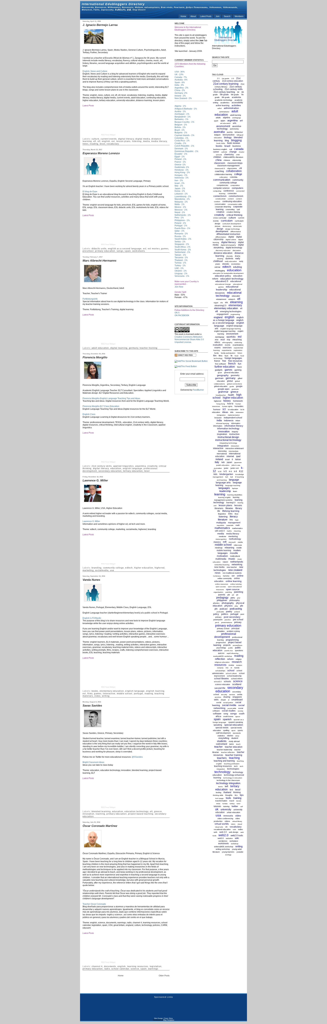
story (237, 736)
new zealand (235, 569)
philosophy (234, 600)
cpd (238, 209)
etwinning (238, 342)
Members (239, 16)
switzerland (221, 744)
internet (230, 456)
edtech (129, 568)
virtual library (237, 821)
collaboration (234, 171)
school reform (237, 679)
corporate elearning (223, 207)
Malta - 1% (179, 204)
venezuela (228, 816)
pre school (238, 619)
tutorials (217, 806)
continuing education (232, 201)
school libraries (221, 678)
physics (228, 605)
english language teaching (224, 331)
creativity (152, 466)
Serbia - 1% (180, 241)
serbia (239, 694)
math (238, 525)
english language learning (230, 329)
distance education (223, 253)
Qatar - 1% (179, 231)
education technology (136, 811)
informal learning (222, 423)
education (115, 468)
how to (230, 404)
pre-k (217, 622)
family (216, 353)
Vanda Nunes (91, 579)
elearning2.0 (220, 305)
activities (236, 105)
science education (222, 684)
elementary (235, 305)
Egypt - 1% (180, 156)
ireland (219, 459)
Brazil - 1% (180, 130)
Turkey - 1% (180, 265)
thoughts (228, 795)
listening (137, 141)
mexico (217, 542)
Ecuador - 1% (181, 154)
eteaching (237, 339)
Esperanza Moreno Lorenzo (101, 153)
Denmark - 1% (181, 148)
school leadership (234, 676)
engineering (235, 314)
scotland (236, 684)
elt (99, 141)
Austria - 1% (180, 111)
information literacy (233, 425)
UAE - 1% (179, 268)
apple (216, 121)
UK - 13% (179, 74)
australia (219, 131)
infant (238, 421)
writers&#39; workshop (223, 847)
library (238, 508)
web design (233, 832)
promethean (237, 645)
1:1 (218, 78)
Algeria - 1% (180, 106)
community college (113, 568)
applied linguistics (123, 466)
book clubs (220, 143)
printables (221, 631)
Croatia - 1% (180, 143)
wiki (237, 838)
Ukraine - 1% (181, 271)
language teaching (232, 485)
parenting (238, 592)
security (224, 694)
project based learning (140, 814)
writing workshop (223, 849)
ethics (217, 342)
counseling (230, 209)
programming (232, 640)
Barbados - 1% (181, 119)
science (135, 969)
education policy (223, 276)
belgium (217, 135)
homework (238, 401)
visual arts (219, 827)
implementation (234, 415)
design (220, 228)
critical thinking (234, 215)
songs (120, 251)
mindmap (218, 548)
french (232, 363)
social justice (228, 702)
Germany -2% (181, 93)
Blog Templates (168, 1020)
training (237, 798)
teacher (218, 746)
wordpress (223, 841)
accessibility (237, 102)
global (230, 381)
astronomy (234, 129)
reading (94, 144)
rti (231, 668)
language (234, 479)
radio (107, 969)
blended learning (101, 811)
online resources (221, 584)
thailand (227, 792)
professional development (225, 635)
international (222, 454)
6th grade (235, 95)
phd (238, 598)
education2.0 (221, 281)
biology (228, 137)
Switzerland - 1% (182, 252)
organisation (218, 592)
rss (227, 668)
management (234, 522)
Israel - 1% (179, 183)
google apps (223, 389)
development (222, 231)
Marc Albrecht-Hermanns (99, 260)
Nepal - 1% (180, 212)
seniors (232, 694)
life (218, 511)
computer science (221, 188)
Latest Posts (205, 16)
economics (235, 264)
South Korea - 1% (183, 249)
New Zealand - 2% (183, 98)
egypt (216, 303)
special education (233, 724)
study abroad (234, 741)
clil (240, 168)
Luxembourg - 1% (183, 196)
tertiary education (133, 471)
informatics (235, 423)
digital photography (228, 245)
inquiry (235, 431)
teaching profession (231, 764)
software (217, 713)
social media (229, 705)
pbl (228, 595)
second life (219, 688)
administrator (224, 112)
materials (229, 525)
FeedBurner (198, 390)
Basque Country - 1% (184, 122)
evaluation (218, 345)
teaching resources (223, 766)
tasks (231, 744)
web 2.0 (223, 832)
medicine (222, 536)
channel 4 (97, 966)
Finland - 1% (180, 159)
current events (109, 139)
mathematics (222, 528)
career (216, 152)
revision (239, 665)
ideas (225, 412)
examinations (238, 345)
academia (236, 97)
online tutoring (236, 584)
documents (110, 966)
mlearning (229, 547)
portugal (138, 693)
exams (217, 347)
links (230, 514)
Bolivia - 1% (180, 127)
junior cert (235, 468)
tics (236, 795)
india (219, 420)
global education (220, 386)
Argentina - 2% (181, 88)
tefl (226, 786)
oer (233, 576)
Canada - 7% (181, 77)
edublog (237, 267)
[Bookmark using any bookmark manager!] (191, 361)
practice (228, 620)
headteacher (221, 395)
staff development (223, 733)
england (218, 317)
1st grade (225, 78)
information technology (228, 428)
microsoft (232, 542)
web (215, 832)
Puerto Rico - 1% (182, 228)
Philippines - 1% (182, 220)
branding (97, 568)
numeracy (217, 576)
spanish (227, 719)
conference (228, 191)
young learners (228, 852)
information (217, 426)
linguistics (222, 514)
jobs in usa (236, 465)
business (236, 146)
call (230, 149)
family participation (228, 353)
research (237, 661)
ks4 (231, 477)
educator (236, 296)
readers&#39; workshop (222, 656)
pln (216, 609)
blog (227, 140)
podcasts (220, 612)
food (236, 356)
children (217, 157)
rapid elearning (232, 653)
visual (240, 824)
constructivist (220, 199)
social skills (232, 708)
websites (229, 838)
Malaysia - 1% (181, 202)
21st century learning (225, 83)
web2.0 (223, 835)
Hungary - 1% (181, 175)
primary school (223, 628)
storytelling (223, 738)
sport (233, 730)
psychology (221, 648)
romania (220, 668)
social (218, 702)
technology (222, 772)
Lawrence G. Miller (95, 480)
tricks (218, 804)
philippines (222, 600)
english (106, 141)
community (237, 180)
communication (221, 179)
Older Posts (164, 975)
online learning (234, 581)
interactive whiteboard (234, 448)
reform (230, 659)
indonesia (228, 420)
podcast (224, 609)
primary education (105, 251)
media (146, 141)
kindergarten (226, 474)
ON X (177, 313)
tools (228, 798)
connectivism (220, 196)
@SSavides (137, 757)
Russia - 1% (180, 236)
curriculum (227, 220)
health (231, 395)
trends (238, 801)
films (90, 693)
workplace (234, 841)
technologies (233, 769)
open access (221, 587)
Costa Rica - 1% (182, 140)
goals (232, 386)
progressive (221, 642)
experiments (226, 350)
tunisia (225, 804)
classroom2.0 (220, 168)
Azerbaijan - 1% (182, 114)
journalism (218, 468)
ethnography (227, 342)
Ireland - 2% (180, 96)
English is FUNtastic (92, 618)
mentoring (233, 536)
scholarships (220, 671)
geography (223, 375)
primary (238, 622)
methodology (235, 539)
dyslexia (229, 258)
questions (239, 650)
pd (233, 595)
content (231, 199)
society (240, 711)
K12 (241, 471)
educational (235, 281)
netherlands (236, 561)
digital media (142, 139)
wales (240, 829)
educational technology (229, 294)
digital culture (231, 239)
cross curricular (219, 218)
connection (232, 193)
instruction (234, 434)
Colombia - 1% (181, 138)
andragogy (236, 118)
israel (227, 459)
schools (227, 681)
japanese (238, 462)
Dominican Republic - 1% (186, 151)
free (224, 361)
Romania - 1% (181, 233)
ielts (231, 412)
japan (229, 462)
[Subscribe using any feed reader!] (186, 366)
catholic (224, 152)
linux (236, 514)
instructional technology (228, 439)
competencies (222, 185)
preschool (88, 251)
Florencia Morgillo (95, 357)
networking (237, 564)
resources (220, 664)
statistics (221, 736)
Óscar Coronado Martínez (100, 826)
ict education (233, 409)
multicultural (235, 556)
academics (224, 103)
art (241, 120)
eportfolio (231, 337)
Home (183, 16)
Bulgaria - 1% (181, 132)
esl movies (154, 248)
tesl (231, 789)
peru (233, 597)
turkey (232, 804)
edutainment (221, 299)
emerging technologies (230, 311)
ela (221, 303)
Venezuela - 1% (182, 276)
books (95, 691)
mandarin (220, 525)
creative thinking (233, 212)
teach (238, 744)
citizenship (236, 160)
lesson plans (123, 141)
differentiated (235, 231)
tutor (238, 804)
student (234, 738)
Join (218, 16)
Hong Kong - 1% (182, 172)
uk (216, 809)
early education (231, 261)
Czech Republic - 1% (184, 146)
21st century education (232, 81)
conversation (220, 204)
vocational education (222, 829)
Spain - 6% (180, 82)
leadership (225, 491)
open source (232, 589)
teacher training (148, 348)
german (219, 378)
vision (233, 824)
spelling (226, 730)
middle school (125, 693)
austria (229, 132)
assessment (223, 126)
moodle (234, 553)
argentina (140, 466)
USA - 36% (180, 72)
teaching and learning (224, 761)
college (238, 174)
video (97, 696)
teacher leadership (224, 750)
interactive (218, 448)
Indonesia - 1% (182, 178)
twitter (235, 806)
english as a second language (125, 248)
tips (242, 795)
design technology (232, 229)
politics (224, 614)
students (222, 741)
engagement (222, 314)
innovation (88, 814)
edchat (217, 267)
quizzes (221, 653)
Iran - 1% (179, 180)
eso (216, 339)
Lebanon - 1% (181, 194)
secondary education (110, 471)
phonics (216, 603)
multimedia (220, 559)
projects (227, 645)
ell (241, 308)
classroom (219, 163)
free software (220, 364)
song (225, 713)
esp (228, 339)
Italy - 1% (179, 186)
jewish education (222, 465)
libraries (229, 508)
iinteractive (109, 693)
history (227, 400)
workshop (234, 844)
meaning (237, 531)
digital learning (118, 348)
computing (217, 191)
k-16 (219, 471)
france (217, 361)
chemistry (229, 154)
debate (217, 226)
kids (215, 474)
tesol (102, 144)
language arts (223, 482)
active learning (222, 105)
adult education (100, 348)
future (239, 367)
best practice (229, 135)
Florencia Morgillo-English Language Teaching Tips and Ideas (111, 398)
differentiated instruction (228, 234)
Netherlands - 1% (183, 215)
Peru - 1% (179, 217)
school (230, 670)
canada (238, 149)
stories (230, 735)
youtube (240, 852)
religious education (222, 662)
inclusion (218, 418)
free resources (235, 361)
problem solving (233, 631)
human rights (227, 406)
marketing (88, 570)
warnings (153, 969)
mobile (239, 548)
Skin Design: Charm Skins (163, 1018)
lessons (238, 505)
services (218, 697)
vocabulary (113, 144)
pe (237, 595)
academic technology (223, 100)
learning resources (137, 966)
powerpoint (217, 620)
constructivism (236, 196)
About (193, 16)
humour (216, 409)
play (236, 606)
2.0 (232, 78)
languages (224, 488)
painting (228, 592)
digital (231, 237)
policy (216, 614)
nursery (226, 576)
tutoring (226, 806)
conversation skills (235, 204)
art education (225, 123)
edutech (231, 299)
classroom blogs (235, 163)
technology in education (232, 778)
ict (224, 409)
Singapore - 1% (182, 244)
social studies (229, 710)
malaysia (221, 522)
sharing (226, 697)
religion (239, 659)
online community (224, 578)
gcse (220, 372)
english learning (155, 691)
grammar (223, 391)
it (232, 459)
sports (240, 730)
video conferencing (225, 818)
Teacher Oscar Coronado (94, 904)
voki (234, 829)
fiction (240, 353)
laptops (235, 488)
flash (226, 356)
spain (128, 251)
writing (106, 696)
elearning (236, 302)
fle (231, 356)
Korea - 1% (180, 191)
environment (232, 333)
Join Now (179, 287)
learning (100, 814)
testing (218, 792)
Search (227, 16)
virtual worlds (222, 823)
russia (236, 668)
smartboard (237, 699)
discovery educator (223, 250)
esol (223, 339)
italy (217, 462)
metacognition (221, 539)
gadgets (218, 370)
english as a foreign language (228, 318)
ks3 (226, 477)
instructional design (228, 437)
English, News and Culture (95, 71)
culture (95, 139)
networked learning (221, 565)
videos (227, 821)
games (164, 248)
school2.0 (218, 681)
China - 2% (180, 90)
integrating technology (228, 443)
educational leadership (227, 288)
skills (216, 700)
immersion (240, 412)
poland (237, 612)
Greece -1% (180, 164)
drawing (220, 259)
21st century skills (102, 466)
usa (112, 570)
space (237, 716)
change (233, 151)
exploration (238, 350)
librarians (219, 508)
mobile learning (224, 550)
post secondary (232, 617)
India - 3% (179, 85)
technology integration (228, 783)
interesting (222, 451)
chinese (227, 160)
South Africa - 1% (182, 247)
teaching (234, 758)
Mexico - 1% (180, 207)
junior (226, 468)
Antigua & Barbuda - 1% (186, 109)
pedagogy (222, 597)
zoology (228, 855)
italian (238, 459)
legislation (155, 966)
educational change (223, 284)
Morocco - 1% (181, 210)
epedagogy (219, 337)
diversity (229, 256)
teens (220, 786)
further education (225, 366)
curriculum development (231, 224)
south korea (228, 716)
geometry (235, 375)
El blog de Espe (90, 191)
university (226, 809)
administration (231, 108)
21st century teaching (224, 92)
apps (223, 120)
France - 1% (180, 162)
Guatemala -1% (182, 167)
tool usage (219, 798)
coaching (219, 171)
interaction (235, 446)
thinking (237, 792)
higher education (143, 568)
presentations (226, 622)
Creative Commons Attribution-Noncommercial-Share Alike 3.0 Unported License (189, 339)
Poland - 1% (180, 223)
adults (218, 118)
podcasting (236, 608)
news (85, 144)
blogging (236, 140)
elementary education (112, 691)
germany (133, 348)
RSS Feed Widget (108, 135)
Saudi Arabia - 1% (183, 239)
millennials (238, 545)
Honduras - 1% (182, 170)
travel (231, 801)
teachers (222, 757)
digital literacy (126, 139)
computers (237, 188)
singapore (237, 697)
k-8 (235, 471)
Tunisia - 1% (180, 263)
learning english (224, 497)
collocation (223, 177)
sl (228, 700)
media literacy (159, 141)
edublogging (220, 271)
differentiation (220, 237)
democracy (227, 226)
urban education (233, 812)
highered (160, 568)
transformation (221, 801)
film (214, 355)
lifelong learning (230, 511)
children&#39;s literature (233, 157)
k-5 (225, 471)
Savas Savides (92, 705)
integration (223, 445)
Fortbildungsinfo (90, 299)
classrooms (232, 168)
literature (222, 519)
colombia (233, 177)
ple (241, 605)
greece (158, 811)
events (227, 345)
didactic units (99, 248)
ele (226, 302)
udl (241, 806)
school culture (231, 673)
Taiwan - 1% (180, 255)
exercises (227, 347)
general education (231, 372)
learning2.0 (230, 503)
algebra (226, 117)
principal (235, 628)
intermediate (233, 451)
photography (228, 603)
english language (132, 468)
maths (229, 531)
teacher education (233, 747)
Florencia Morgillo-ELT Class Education (101, 406)
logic (237, 520)
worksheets (138, 251)
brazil (227, 146)
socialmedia (101, 570)
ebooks (225, 264)
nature (225, 562)
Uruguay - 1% (181, 273)
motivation (222, 556)
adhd (219, 108)
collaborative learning (223, 174)
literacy (234, 516)
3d (238, 92)
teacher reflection (228, 752)
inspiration (222, 434)
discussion (237, 250)
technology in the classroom (228, 780)
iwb (223, 462)
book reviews (233, 143)
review (231, 665)
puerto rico (228, 650)
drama (237, 256)
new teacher (232, 567)
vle (226, 827)
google (239, 386)
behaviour (239, 132)
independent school (233, 417)
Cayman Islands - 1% (184, 135)
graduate (235, 389)
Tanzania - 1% (181, 257)
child (238, 155)
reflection (220, 658)
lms (231, 520)
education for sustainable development (228, 273)
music (231, 558)
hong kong (220, 404)
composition (235, 185)
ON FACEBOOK (182, 315)
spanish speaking (235, 722)
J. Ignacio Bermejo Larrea (100, 25)
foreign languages (233, 358)
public (230, 648)
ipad (238, 456)
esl (113, 141)
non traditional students (232, 573)
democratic (237, 226)
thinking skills (218, 795)
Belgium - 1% (181, 125)
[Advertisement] (163, 1006)
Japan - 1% (180, 188)
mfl (224, 541)
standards (237, 733)
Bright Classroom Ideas (93, 762)
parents (221, 595)
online (240, 575)
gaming (238, 370)
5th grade (224, 94)
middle (240, 542)
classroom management (228, 165)
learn (235, 491)
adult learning (235, 115)
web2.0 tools (237, 835)
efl (94, 141)
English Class (89, 414)
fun (239, 363)
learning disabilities (234, 495)
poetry (229, 611)
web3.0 (221, 838)
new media (219, 567)
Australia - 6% (181, 80)
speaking (218, 725)
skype (223, 700)
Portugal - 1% (181, 225)
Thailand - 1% (181, 260)
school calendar (120, 969)
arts (234, 123)
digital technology (234, 247)
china (218, 159)
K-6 (230, 471)
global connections (234, 384)
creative (220, 212)
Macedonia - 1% (182, 199)
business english (220, 149)
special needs (221, 727)
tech (236, 766)
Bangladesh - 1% (183, 117)
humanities (239, 406)
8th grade (226, 97)
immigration (221, 415)
